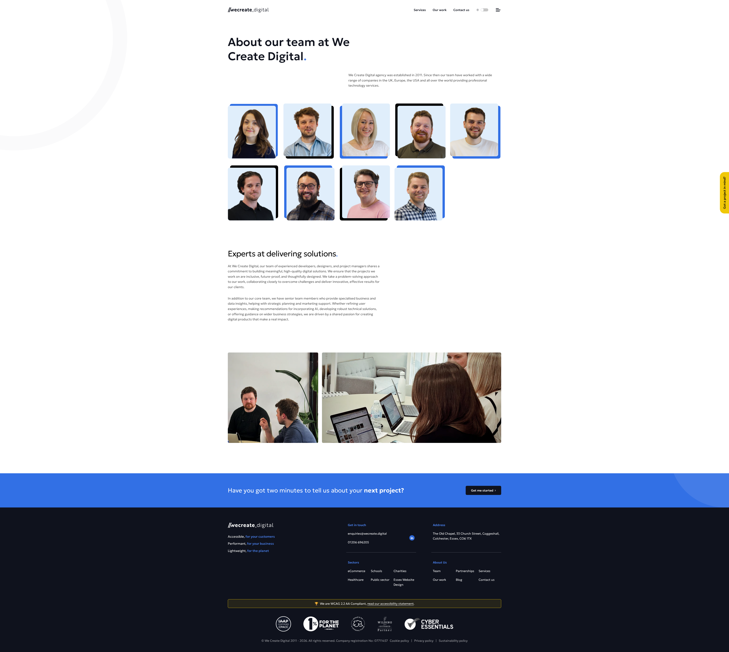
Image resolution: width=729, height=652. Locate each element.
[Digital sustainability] (384, 623)
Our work (440, 10)
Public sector (380, 580)
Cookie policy (399, 641)
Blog (459, 580)
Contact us (461, 10)
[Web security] (429, 623)
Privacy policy (423, 641)
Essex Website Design (404, 582)
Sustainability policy (453, 641)
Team (437, 571)
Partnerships (465, 571)
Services (420, 10)
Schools (376, 571)
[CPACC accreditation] (283, 623)
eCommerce (356, 571)
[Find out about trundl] (358, 623)
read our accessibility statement (390, 603)
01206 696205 (358, 542)
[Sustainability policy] (321, 623)
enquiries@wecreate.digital (367, 533)
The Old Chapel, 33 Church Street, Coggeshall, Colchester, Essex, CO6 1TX (466, 536)
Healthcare (356, 580)
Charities (400, 571)
